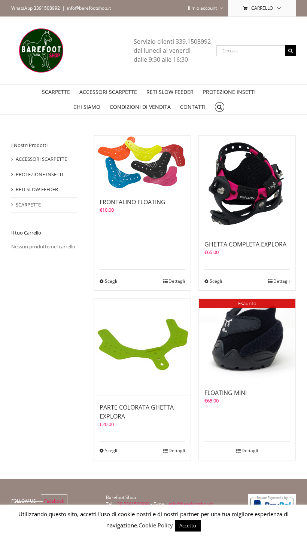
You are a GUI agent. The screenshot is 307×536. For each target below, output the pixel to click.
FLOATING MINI (225, 393)
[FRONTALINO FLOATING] (142, 163)
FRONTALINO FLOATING (132, 202)
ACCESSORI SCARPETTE (41, 159)
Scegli (111, 281)
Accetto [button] (187, 525)
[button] (219, 106)
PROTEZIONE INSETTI (39, 174)
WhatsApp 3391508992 (35, 8)
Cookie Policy (156, 525)
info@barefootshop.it (89, 8)
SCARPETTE (28, 204)
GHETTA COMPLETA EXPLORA (245, 244)
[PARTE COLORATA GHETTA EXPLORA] (142, 347)
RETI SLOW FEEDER (37, 189)
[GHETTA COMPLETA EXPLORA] (247, 184)
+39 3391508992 (132, 504)
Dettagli (176, 281)
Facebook (54, 501)
